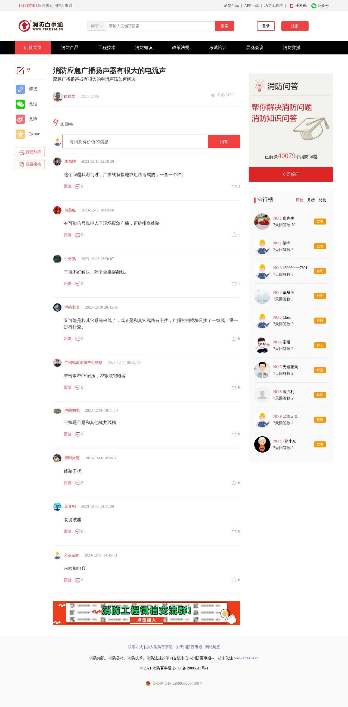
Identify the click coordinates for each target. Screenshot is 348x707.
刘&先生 (71, 555)
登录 (266, 26)
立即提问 (291, 174)
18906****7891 (295, 268)
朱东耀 (70, 161)
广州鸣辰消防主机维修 (83, 363)
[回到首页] (28, 6)
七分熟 (70, 259)
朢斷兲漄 (72, 458)
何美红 (70, 210)
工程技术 (107, 47)
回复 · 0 (73, 186)
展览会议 (254, 47)
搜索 (224, 26)
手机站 (301, 6)
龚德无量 (290, 416)
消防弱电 (72, 410)
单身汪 (288, 293)
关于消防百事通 (189, 647)
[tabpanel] (291, 333)
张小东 (290, 441)
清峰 (286, 243)
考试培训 (217, 47)
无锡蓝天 (290, 367)
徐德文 (69, 96)
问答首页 (33, 47)
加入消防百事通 (159, 647)
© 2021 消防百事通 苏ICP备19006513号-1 (174, 668)
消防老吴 (72, 307)
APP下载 (251, 6)
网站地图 (212, 647)
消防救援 (291, 47)
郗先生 (288, 218)
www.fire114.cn (246, 658)
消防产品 (231, 6)
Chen (287, 317)
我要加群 (33, 152)
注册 (295, 26)
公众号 (323, 6)
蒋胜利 (288, 392)
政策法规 (180, 47)
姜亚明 (70, 507)
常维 (286, 342)
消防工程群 (273, 6)
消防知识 (144, 47)
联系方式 (135, 647)
